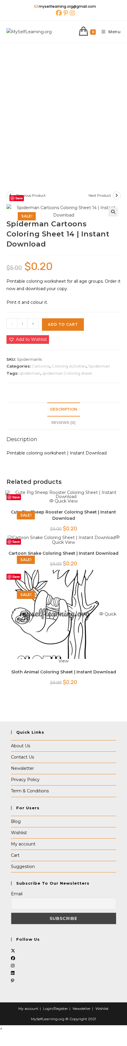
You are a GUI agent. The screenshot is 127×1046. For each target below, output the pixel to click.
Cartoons (41, 366)
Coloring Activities (69, 366)
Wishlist (19, 832)
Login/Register (55, 1008)
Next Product (100, 195)
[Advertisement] (63, 110)
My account (23, 844)
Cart (15, 855)
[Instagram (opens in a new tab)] (72, 13)
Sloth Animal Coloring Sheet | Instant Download (63, 672)
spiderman (29, 373)
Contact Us (22, 757)
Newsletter (22, 768)
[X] (13, 950)
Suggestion (23, 866)
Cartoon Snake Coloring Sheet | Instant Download (63, 553)
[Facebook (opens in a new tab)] (59, 13)
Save (19, 198)
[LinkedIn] (12, 973)
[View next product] (117, 195)
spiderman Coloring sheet (67, 373)
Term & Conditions (30, 791)
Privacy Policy (25, 779)
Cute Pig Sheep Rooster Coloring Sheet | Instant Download (63, 515)
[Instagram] (12, 965)
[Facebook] (13, 958)
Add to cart (63, 324)
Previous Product (31, 195)
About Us (20, 745)
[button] (113, 212)
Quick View (65, 501)
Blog (16, 821)
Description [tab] (63, 409)
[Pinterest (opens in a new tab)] (66, 13)
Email (16, 893)
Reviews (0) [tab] (63, 422)
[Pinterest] (12, 980)
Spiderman (99, 366)
